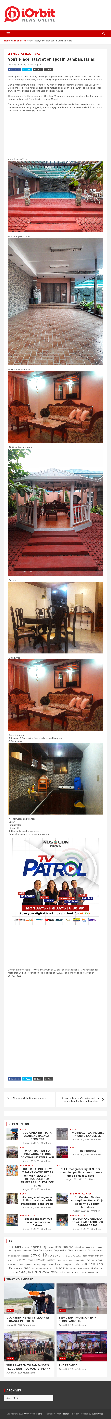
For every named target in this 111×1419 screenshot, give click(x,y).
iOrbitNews (46, 1143)
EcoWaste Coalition (44, 1260)
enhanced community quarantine (71, 1260)
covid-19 (38, 1255)
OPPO (27, 1268)
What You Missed (19, 1279)
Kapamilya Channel (45, 1264)
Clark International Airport (81, 1250)
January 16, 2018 (16, 64)
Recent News (19, 1124)
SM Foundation (58, 1272)
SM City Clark (26, 1272)
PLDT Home (83, 1268)
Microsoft (81, 1264)
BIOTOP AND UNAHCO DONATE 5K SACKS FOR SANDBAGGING (87, 1222)
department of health (93, 1256)
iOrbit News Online (33, 1413)
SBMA (94, 1268)
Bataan (51, 1247)
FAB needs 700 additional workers (29, 1098)
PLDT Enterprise (66, 1268)
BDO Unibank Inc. (77, 1247)
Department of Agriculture (71, 1256)
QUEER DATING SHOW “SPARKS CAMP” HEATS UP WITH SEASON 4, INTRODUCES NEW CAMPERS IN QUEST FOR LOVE (37, 1177)
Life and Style (16, 54)
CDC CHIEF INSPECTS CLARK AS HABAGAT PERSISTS (37, 1136)
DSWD (30, 1260)
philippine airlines (40, 1269)
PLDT (52, 1269)
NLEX (19, 1268)
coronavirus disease (20, 1256)
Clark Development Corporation (49, 1250)
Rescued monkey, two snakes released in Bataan (37, 1222)
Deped (10, 1260)
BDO (65, 1247)
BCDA (58, 1247)
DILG (16, 1260)
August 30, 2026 (31, 1143)
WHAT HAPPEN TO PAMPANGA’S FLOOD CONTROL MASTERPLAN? (37, 1154)
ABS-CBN (15, 1247)
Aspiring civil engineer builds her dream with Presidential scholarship (37, 1200)
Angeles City (39, 1247)
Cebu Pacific (91, 1247)
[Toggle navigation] (8, 33)
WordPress (97, 1413)
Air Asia (25, 1247)
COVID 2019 (54, 1255)
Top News (83, 1272)
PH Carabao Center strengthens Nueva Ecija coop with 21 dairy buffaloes (87, 1202)
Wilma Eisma (93, 1272)
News (28, 54)
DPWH (23, 1259)
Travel (36, 54)
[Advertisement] (55, 134)
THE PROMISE (87, 1150)
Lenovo (59, 1264)
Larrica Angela (34, 64)
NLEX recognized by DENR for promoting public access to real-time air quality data (80, 1172)
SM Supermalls (72, 1272)
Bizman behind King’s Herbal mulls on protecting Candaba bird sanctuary (80, 1099)
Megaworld (69, 1264)
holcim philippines (28, 1264)
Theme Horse (63, 1413)
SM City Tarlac (42, 1272)
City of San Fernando (22, 1251)
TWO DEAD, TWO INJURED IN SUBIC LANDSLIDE (87, 1134)
